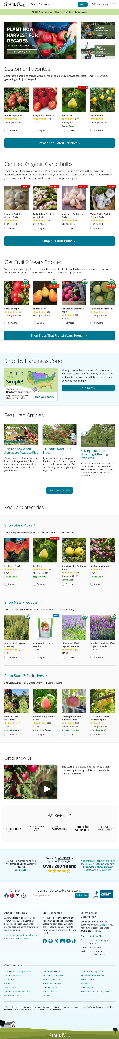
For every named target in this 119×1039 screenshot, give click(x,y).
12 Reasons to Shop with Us (17, 971)
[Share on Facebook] (6, 895)
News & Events (50, 991)
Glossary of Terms (51, 971)
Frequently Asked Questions (17, 991)
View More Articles (60, 490)
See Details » (21, 869)
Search (83, 4)
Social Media (87, 987)
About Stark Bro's (12, 975)
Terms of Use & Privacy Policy (95, 991)
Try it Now (86, 388)
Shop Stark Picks (18, 525)
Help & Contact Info (52, 979)
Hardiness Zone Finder (53, 975)
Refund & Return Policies (92, 975)
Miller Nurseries (50, 987)
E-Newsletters (11, 987)
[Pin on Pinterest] (12, 895)
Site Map (85, 983)
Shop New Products (21, 602)
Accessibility (10, 979)
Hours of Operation (52, 983)
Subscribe (81, 895)
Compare (12, 130)
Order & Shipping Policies (92, 971)
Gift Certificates (11, 995)
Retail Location (88, 979)
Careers (8, 983)
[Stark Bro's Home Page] (14, 4)
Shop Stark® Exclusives (24, 675)
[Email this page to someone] (23, 895)
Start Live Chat (96, 936)
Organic (46, 995)
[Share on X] (18, 895)
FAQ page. (102, 924)
